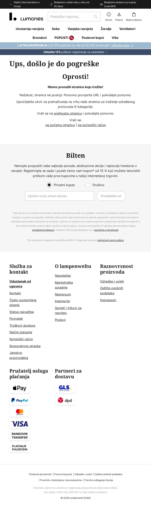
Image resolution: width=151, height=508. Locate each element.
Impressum (108, 300)
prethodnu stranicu (68, 113)
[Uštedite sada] (75, 48)
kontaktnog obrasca (43, 230)
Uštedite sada (120, 45)
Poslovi (60, 320)
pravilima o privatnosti (106, 230)
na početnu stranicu (60, 125)
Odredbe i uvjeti (112, 281)
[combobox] (74, 16)
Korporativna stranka (25, 346)
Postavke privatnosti (40, 474)
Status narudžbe (21, 312)
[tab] (30, 312)
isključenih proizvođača (111, 240)
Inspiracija (62, 301)
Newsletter (63, 275)
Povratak (16, 318)
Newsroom (63, 294)
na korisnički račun (92, 125)
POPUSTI (61, 38)
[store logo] (26, 17)
